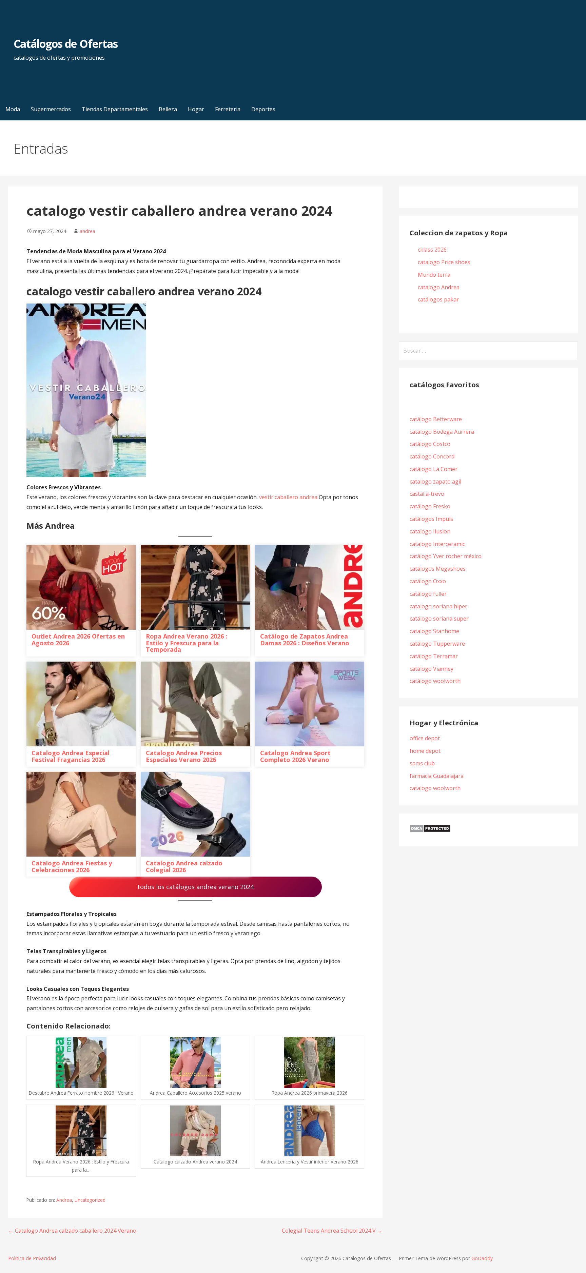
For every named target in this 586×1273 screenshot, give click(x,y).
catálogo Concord (432, 456)
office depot (425, 738)
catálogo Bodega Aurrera (442, 431)
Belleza (168, 109)
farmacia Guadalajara (437, 776)
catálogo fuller (428, 594)
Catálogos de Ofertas (66, 43)
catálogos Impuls (431, 519)
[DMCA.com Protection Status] (430, 830)
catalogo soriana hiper (438, 606)
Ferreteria (227, 109)
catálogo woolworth (436, 681)
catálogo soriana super (439, 618)
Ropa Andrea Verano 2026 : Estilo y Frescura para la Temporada (186, 643)
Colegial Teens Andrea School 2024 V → (332, 1230)
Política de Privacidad (32, 1258)
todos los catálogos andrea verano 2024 (195, 887)
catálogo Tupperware (437, 643)
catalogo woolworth (435, 788)
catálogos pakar (438, 299)
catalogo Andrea (439, 287)
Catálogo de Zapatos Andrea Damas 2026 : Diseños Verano (304, 639)
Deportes (263, 109)
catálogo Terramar (434, 656)
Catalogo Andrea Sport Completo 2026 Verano (295, 756)
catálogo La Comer (435, 469)
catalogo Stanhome (434, 631)
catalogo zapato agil (435, 481)
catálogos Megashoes (438, 568)
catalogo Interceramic (437, 544)
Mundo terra (434, 274)
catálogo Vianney (431, 668)
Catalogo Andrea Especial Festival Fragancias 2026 (71, 756)
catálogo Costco (430, 444)
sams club (422, 763)
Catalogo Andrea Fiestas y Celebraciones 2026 (72, 866)
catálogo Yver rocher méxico (446, 556)
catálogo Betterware (436, 419)
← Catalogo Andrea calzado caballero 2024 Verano (72, 1230)
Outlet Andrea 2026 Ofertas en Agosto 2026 (78, 639)
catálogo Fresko (430, 506)
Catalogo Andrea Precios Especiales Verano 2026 (184, 756)
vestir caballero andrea (289, 497)
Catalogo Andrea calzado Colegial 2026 (184, 866)
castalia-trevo (427, 493)
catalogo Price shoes (445, 262)
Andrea (64, 1200)
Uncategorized (90, 1200)
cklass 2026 (432, 249)
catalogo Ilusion (430, 531)
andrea (87, 231)
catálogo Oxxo (428, 581)
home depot (425, 751)
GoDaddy (482, 1258)
